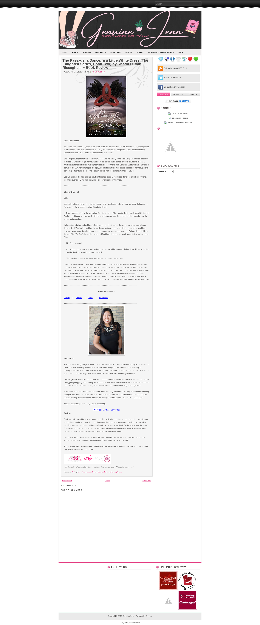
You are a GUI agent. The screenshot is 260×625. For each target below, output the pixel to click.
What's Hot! (178, 94)
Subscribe (163, 94)
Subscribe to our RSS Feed (175, 68)
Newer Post (67, 481)
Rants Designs (134, 622)
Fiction (79, 472)
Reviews (87, 52)
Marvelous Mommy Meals (161, 52)
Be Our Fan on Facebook (174, 87)
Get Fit (128, 52)
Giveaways (100, 52)
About (75, 52)
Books (140, 52)
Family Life (115, 52)
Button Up (193, 94)
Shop (180, 52)
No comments (98, 72)
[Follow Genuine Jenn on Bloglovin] (178, 102)
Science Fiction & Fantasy (107, 472)
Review (95, 472)
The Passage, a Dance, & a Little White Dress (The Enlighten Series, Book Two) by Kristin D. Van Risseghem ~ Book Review (105, 64)
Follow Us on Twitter (172, 78)
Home (64, 52)
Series (119, 472)
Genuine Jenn (128, 616)
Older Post (146, 481)
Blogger (149, 616)
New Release (87, 472)
